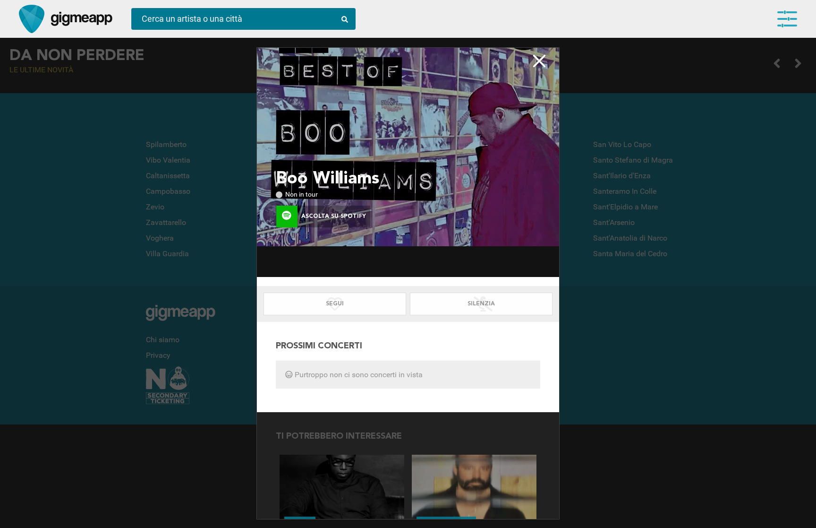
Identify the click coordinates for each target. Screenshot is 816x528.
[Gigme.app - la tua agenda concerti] (31, 19)
